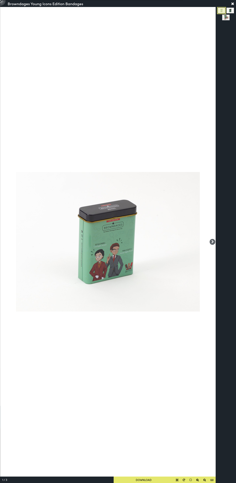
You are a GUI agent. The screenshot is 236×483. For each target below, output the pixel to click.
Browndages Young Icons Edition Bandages (45, 3)
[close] (232, 3)
